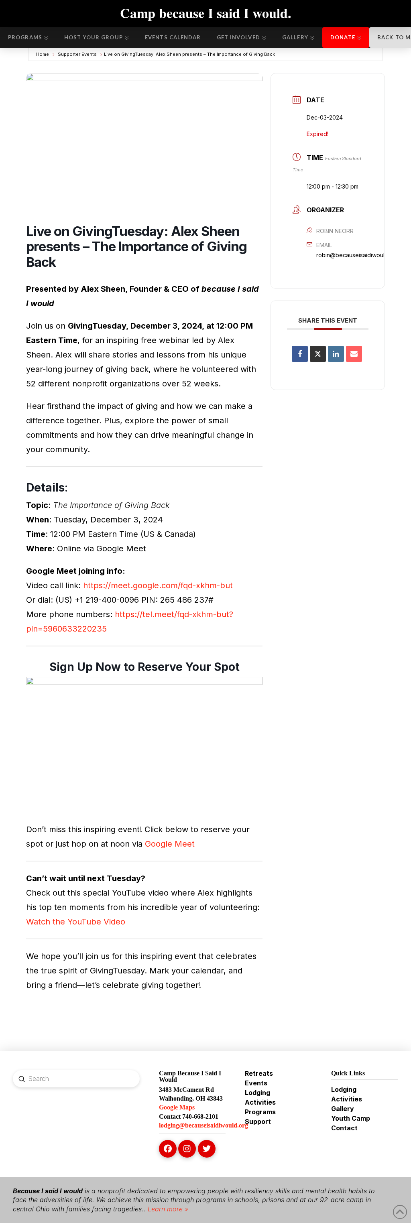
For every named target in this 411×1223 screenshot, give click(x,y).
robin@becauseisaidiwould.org (357, 255)
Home (42, 54)
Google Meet (170, 844)
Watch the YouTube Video (75, 921)
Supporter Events (77, 54)
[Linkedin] (336, 354)
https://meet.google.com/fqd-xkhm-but (158, 585)
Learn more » (167, 1209)
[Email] (354, 354)
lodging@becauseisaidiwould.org (203, 1125)
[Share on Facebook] (300, 354)
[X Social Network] (318, 354)
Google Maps (177, 1107)
